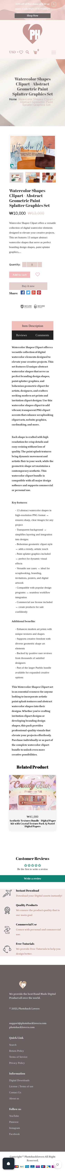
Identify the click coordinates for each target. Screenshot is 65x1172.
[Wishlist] (37, 275)
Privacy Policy (17, 1063)
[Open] (8, 1163)
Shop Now (32, 15)
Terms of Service (18, 1057)
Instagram (14, 1128)
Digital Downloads (19, 1080)
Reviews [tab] (21, 335)
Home (13, 99)
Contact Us (15, 1092)
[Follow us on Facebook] (22, 293)
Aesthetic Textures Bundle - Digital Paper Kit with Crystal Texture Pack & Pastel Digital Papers (32, 823)
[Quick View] (41, 797)
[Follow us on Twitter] (28, 293)
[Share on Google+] (33, 293)
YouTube (14, 1116)
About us (14, 1098)
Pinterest (13, 1122)
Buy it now (28, 286)
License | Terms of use (21, 1086)
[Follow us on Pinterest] (39, 293)
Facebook (14, 1134)
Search (12, 1044)
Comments (42, 335)
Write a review (32, 878)
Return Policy (16, 1050)
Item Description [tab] (32, 326)
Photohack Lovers (29, 1008)
